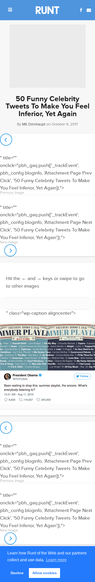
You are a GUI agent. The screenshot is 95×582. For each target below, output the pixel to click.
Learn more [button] (56, 560)
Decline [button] (17, 573)
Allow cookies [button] (44, 573)
